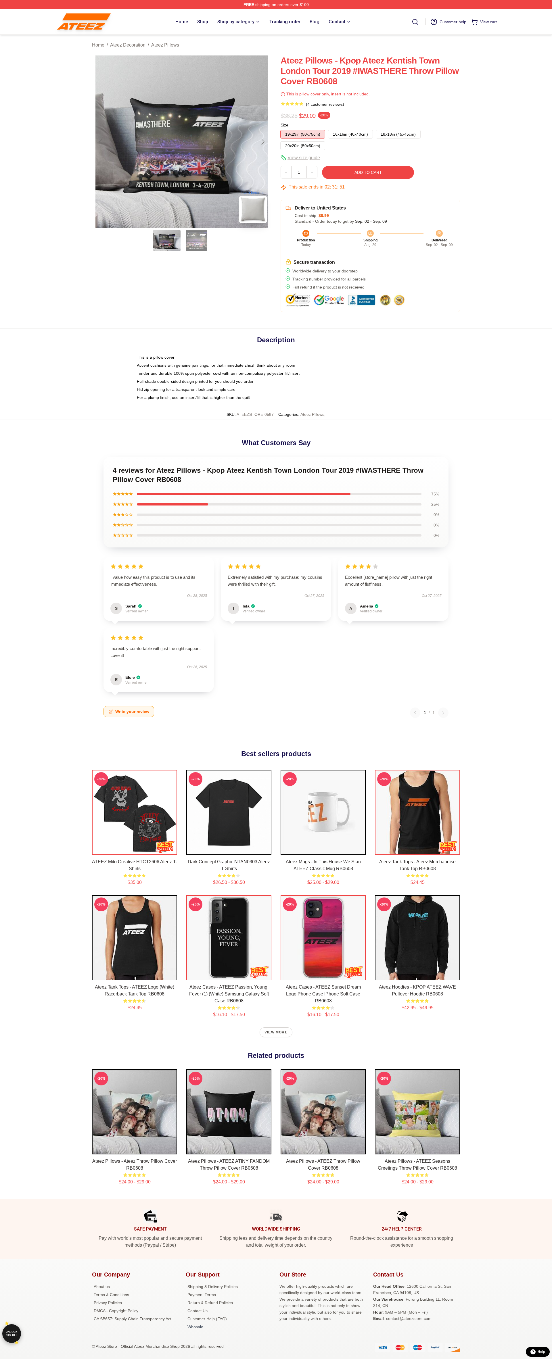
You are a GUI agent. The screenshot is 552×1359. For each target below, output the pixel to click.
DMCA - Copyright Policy (116, 1310)
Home (98, 45)
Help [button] (541, 1352)
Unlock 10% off (12, 1334)
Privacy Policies (108, 1302)
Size (284, 125)
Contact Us (197, 1310)
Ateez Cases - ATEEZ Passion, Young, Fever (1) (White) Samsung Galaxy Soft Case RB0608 (229, 994)
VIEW (135, 849)
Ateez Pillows (165, 45)
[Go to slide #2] (196, 240)
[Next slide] (262, 142)
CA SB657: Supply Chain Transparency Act (132, 1318)
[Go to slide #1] (167, 240)
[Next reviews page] (443, 713)
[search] (415, 22)
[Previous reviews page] (415, 713)
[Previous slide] (101, 142)
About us (102, 1286)
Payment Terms (201, 1294)
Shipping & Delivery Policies (212, 1286)
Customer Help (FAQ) (207, 1318)
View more (276, 1032)
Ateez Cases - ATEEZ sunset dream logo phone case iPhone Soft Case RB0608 (323, 994)
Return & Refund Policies (210, 1302)
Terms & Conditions (111, 1294)
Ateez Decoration (127, 45)
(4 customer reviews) (325, 104)
